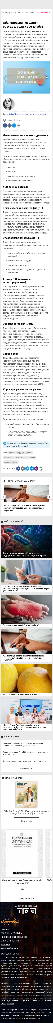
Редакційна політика (11, 933)
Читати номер (26, 821)
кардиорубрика (10, 462)
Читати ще (26, 768)
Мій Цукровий (9, 13)
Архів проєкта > (26, 899)
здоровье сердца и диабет (20, 453)
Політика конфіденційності (14, 937)
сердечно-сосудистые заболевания (19, 457)
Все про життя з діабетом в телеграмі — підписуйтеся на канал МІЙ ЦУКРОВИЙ (27, 444)
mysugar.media (7, 1004)
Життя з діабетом (25, 13)
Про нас (5, 929)
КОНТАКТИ (5, 945)
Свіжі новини (11, 736)
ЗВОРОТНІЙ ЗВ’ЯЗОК (9, 948)
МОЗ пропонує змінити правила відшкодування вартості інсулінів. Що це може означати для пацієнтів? (24, 508)
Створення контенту (11, 941)
